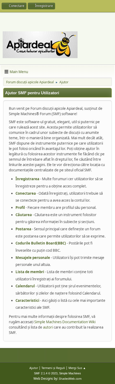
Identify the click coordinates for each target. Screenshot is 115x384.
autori (48, 327)
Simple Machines (70, 373)
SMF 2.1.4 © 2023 (45, 373)
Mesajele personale (33, 257)
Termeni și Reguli (53, 368)
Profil (20, 207)
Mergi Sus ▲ (77, 368)
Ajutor (33, 368)
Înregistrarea (27, 178)
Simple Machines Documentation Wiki (64, 321)
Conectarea (26, 193)
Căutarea (24, 214)
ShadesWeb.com (70, 379)
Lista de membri (30, 271)
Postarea (23, 229)
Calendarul (25, 286)
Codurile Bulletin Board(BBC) (41, 243)
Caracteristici (27, 300)
